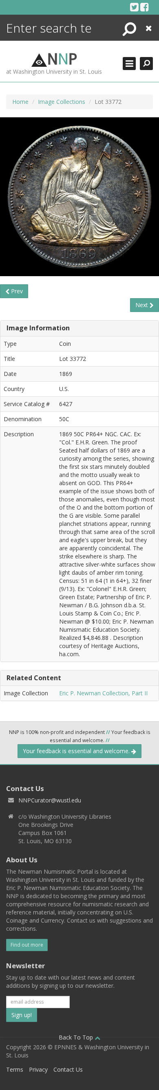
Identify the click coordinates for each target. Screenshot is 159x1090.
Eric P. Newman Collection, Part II (103, 693)
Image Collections (61, 101)
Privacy (38, 1069)
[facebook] (144, 7)
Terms (14, 1069)
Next (142, 305)
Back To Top (77, 1037)
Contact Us (68, 1069)
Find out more (27, 944)
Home (20, 101)
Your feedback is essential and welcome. (77, 751)
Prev (16, 291)
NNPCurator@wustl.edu (49, 800)
